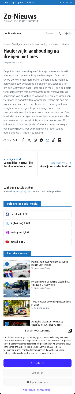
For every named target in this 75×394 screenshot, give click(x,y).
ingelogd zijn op (22, 191)
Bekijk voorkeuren (37, 382)
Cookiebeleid (29, 389)
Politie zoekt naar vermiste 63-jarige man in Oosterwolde (49, 263)
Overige (16, 44)
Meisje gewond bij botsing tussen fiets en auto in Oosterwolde (50, 283)
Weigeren (37, 372)
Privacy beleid (43, 389)
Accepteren (37, 363)
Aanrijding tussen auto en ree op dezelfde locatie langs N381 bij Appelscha (47, 324)
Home (6, 44)
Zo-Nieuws (20, 15)
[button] (70, 330)
